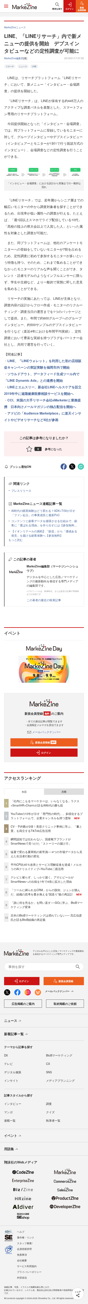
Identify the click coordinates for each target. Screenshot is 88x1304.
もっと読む (15, 540)
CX (48, 1064)
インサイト (11, 1080)
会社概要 (22, 1260)
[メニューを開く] (6, 6)
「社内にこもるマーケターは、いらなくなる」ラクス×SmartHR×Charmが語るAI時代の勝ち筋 (45, 803)
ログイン (46, 752)
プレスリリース (21, 490)
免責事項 (22, 1254)
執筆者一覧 (53, 1120)
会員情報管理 (24, 1249)
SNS (49, 1072)
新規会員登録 (45, 742)
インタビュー (12, 1104)
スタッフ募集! (24, 1243)
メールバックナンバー (46, 732)
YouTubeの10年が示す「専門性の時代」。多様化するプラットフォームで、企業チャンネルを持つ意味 (47, 816)
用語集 (9, 1148)
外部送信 (22, 1277)
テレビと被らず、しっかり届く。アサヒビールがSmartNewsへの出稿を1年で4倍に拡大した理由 (42, 879)
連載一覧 (10, 1120)
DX (6, 1055)
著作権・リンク (25, 1237)
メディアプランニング (60, 1080)
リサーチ (10, 66)
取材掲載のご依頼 (65, 1004)
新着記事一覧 (14, 1033)
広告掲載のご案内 (23, 1004)
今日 (24, 792)
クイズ (50, 1112)
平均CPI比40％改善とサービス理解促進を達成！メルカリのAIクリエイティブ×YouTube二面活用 (46, 866)
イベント (10, 1135)
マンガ (8, 1112)
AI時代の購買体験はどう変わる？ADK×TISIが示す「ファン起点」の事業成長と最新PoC (43, 513)
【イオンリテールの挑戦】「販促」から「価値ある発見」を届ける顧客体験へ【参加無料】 (44, 533)
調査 (49, 1104)
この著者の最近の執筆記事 (44, 600)
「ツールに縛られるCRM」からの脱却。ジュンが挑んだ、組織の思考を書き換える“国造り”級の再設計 (45, 892)
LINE (34, 66)
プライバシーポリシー (29, 1271)
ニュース (23, 66)
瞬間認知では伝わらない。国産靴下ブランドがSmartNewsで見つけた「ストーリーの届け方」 (41, 841)
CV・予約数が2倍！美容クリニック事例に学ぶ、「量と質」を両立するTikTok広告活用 (46, 828)
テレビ (8, 1064)
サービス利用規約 (27, 1266)
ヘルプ (20, 1231)
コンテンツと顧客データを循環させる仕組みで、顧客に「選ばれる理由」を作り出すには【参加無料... (44, 523)
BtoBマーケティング (59, 1055)
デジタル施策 (12, 1072)
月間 (63, 792)
